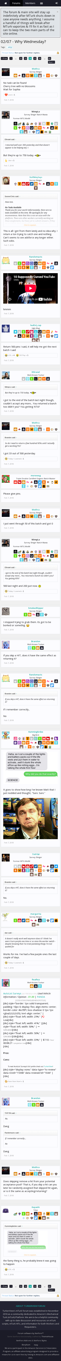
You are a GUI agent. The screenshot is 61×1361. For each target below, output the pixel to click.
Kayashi (36, 1207)
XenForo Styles (40, 1340)
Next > (51, 62)
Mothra (36, 68)
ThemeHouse (47, 1336)
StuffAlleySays (35, 177)
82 (50, 58)
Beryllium (26, 1344)
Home (6, 3)
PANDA (41, 996)
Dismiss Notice (57, 12)
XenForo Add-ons (23, 1340)
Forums (16, 3)
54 (30, 58)
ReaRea (36, 979)
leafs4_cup (35, 325)
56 (40, 58)
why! (10, 47)
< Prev (4, 58)
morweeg (36, 475)
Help (36, 1345)
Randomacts (35, 256)
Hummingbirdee (35, 732)
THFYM (36, 854)
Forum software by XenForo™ (30, 1333)
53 (26, 58)
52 (21, 58)
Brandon (35, 641)
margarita (35, 914)
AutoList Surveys (12, 993)
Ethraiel (36, 372)
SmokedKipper (35, 608)
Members (30, 3)
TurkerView (48, 1066)
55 (35, 58)
